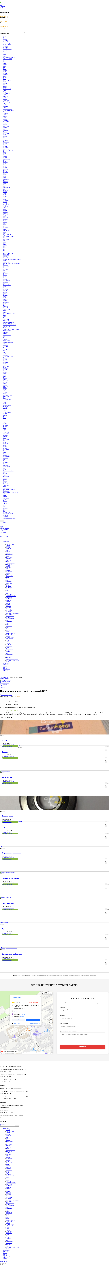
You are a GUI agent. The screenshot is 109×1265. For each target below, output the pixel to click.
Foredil (5, 184)
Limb (4, 296)
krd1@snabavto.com (20, 1098)
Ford (4, 183)
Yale (4, 502)
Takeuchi (5, 435)
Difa (4, 137)
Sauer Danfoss (7, 399)
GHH (4, 197)
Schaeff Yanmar (7, 405)
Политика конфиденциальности (6, 1117)
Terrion (5, 446)
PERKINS (6, 366)
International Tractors (8, 236)
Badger (5, 63)
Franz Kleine (6, 187)
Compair (5, 112)
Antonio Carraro (7, 49)
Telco (4, 442)
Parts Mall (5, 362)
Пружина (2, 687)
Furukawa (5, 190)
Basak (4, 66)
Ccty (4, 97)
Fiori (4, 177)
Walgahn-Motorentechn (9, 489)
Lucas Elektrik (7, 307)
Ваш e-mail (62, 1015)
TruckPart (5, 458)
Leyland (5, 292)
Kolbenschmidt (7, 267)
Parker (4, 360)
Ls (3, 305)
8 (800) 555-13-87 (9, 1066)
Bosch (4, 79)
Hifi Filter (5, 217)
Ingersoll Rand (7, 235)
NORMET (6, 349)
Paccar (5, 358)
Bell (4, 67)
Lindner (5, 297)
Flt (4, 180)
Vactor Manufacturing (8, 471)
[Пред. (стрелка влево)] (0, 1264)
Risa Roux (6, 386)
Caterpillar (5, 96)
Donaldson (6, 142)
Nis (4, 343)
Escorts (5, 157)
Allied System (6, 43)
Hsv (4, 223)
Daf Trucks (6, 126)
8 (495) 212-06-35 (4, 1112)
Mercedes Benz (7, 330)
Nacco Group (6, 340)
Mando (5, 316)
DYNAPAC (6, 149)
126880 (5, 36)
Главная (2, 677)
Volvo (4, 486)
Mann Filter (6, 320)
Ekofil (4, 153)
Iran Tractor (6, 239)
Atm (4, 60)
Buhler (5, 87)
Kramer (5, 275)
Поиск (2, 521)
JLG (4, 250)
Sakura (5, 392)
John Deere (6, 252)
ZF (4, 506)
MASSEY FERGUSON (9, 325)
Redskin (5, 382)
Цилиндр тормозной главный (12, 954)
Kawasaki (5, 257)
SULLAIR (6, 432)
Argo (4, 53)
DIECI (5, 136)
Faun (4, 166)
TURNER (5, 462)
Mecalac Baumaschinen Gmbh (11, 329)
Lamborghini (6, 280)
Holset (4, 220)
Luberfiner (6, 306)
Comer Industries (7, 109)
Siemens (5, 415)
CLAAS (5, 104)
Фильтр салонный (8, 903)
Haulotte (5, 212)
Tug (4, 461)
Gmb (4, 199)
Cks (4, 103)
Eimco (4, 152)
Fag (4, 160)
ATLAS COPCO (7, 59)
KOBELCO (6, 266)
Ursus (4, 469)
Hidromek (5, 216)
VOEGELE (6, 483)
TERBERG (6, 443)
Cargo (4, 91)
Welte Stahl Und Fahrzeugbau (10, 492)
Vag (4, 472)
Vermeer (5, 479)
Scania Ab (5, 403)
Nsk (4, 350)
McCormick (6, 328)
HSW (4, 225)
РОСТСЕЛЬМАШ (8, 513)
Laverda (5, 287)
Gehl (4, 193)
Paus (4, 363)
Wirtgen (5, 495)
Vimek (5, 481)
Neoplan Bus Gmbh (8, 342)
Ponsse (5, 372)
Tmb (4, 452)
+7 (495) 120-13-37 (6, 1076)
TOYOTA (6, 455)
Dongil (5, 143)
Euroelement (6, 159)
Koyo (4, 272)
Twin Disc (5, 465)
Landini (5, 283)
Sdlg (4, 410)
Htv (4, 226)
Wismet (5, 496)
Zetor (4, 505)
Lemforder (6, 289)
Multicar (5, 339)
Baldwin (5, 64)
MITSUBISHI (7, 335)
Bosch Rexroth (7, 80)
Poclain (5, 370)
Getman (5, 196)
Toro (4, 453)
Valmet (5, 473)
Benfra (5, 71)
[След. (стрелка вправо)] (2, 1264)
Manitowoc (6, 319)
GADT (5, 192)
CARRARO (6, 93)
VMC (4, 482)
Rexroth (5, 385)
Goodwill (5, 200)
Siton (4, 418)
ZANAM (5, 503)
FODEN (5, 182)
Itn (4, 246)
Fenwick (5, 169)
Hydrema (5, 227)
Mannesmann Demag (8, 322)
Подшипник (6, 512)
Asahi (4, 54)
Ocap (4, 353)
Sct (4, 409)
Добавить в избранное (6, 695)
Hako (4, 209)
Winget (5, 493)
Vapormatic (6, 476)
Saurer (4, 400)
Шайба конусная (7, 777)
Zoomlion (5, 508)
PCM (4, 365)
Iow (4, 237)
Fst (4, 189)
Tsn (4, 459)
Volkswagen (6, 485)
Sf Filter (5, 413)
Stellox (5, 426)
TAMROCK (6, 436)
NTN (4, 352)
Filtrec (4, 176)
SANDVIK (6, 396)
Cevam (5, 99)
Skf (4, 419)
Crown (5, 119)
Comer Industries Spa (8, 110)
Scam (4, 402)
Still (4, 430)
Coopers (5, 114)
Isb (4, 240)
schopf (5, 408)
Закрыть (2, 1124)
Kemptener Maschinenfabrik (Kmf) (12, 259)
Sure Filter (5, 433)
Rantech (5, 379)
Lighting (5, 295)
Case (4, 94)
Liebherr (5, 293)
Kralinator (5, 273)
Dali (4, 129)
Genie (4, 194)
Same (4, 393)
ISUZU (5, 245)
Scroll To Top (3, 1261)
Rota (4, 389)
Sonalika (5, 425)
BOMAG (5, 77)
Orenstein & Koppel (8, 356)
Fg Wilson (5, 172)
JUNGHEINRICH (8, 253)
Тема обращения (64, 1023)
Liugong (5, 299)
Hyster (5, 229)
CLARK (5, 106)
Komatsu (5, 269)
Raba (4, 376)
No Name (5, 346)
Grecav (5, 203)
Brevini (5, 83)
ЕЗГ (4, 511)
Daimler (5, 127)
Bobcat (5, 76)
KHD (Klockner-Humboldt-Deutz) (12, 263)
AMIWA (5, 46)
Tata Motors (6, 439)
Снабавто (5, 515)
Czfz (4, 123)
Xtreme (5, 501)
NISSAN (5, 345)
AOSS (5, 50)
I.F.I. (4, 232)
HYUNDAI (6, 230)
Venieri (5, 478)
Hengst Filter (6, 215)
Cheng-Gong (6, 102)
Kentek (5, 260)
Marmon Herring (7, 323)
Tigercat (5, 448)
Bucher (5, 86)
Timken (5, 451)
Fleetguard (6, 179)
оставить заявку (12, 710)
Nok (4, 348)
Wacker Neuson (7, 488)
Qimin (4, 375)
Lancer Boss (6, 282)
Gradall (5, 202)
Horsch (5, 222)
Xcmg (4, 499)
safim (4, 390)
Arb (4, 51)
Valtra (4, 475)
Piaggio (5, 369)
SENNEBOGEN (7, 412)
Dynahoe (5, 147)
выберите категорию (4, 33)
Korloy (5, 270)
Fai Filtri (5, 162)
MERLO (5, 332)
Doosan (5, 144)
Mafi (4, 310)
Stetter (4, 428)
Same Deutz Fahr (7, 395)
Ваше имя (62, 1007)
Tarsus (4, 438)
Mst (4, 338)
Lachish (5, 279)
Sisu (4, 416)
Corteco (5, 116)
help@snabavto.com (4, 1107)
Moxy (4, 336)
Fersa (4, 170)
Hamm (5, 210)
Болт (3, 827)
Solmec (5, 423)
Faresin (5, 164)
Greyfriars (5, 206)
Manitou (5, 317)
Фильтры (5, 516)
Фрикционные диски (9, 518)
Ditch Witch (6, 140)
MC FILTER (6, 326)
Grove (4, 207)
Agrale (5, 39)
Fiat (4, 173)
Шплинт (5, 752)
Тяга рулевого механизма (10, 878)
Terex (4, 445)
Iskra (4, 242)
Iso (4, 243)
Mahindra (5, 312)
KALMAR (6, 255)
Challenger (6, 100)
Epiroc (5, 154)
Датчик (4, 740)
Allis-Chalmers (7, 44)
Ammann (5, 47)
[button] (10, 746)
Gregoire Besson (7, 204)
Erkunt (5, 156)
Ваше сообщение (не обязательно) (68, 1031)
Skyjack (5, 420)
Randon (5, 378)
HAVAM (5, 213)
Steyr (4, 429)
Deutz (4, 134)
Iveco (4, 247)
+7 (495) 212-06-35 (6, 1071)
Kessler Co (6, 262)
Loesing (5, 300)
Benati (4, 69)
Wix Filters (6, 498)
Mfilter (5, 333)
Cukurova (5, 120)
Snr (4, 422)
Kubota (5, 277)
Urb (4, 468)
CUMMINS (6, 122)
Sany (4, 398)
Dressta (5, 146)
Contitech (5, 113)
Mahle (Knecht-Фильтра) (9, 313)
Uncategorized (7, 466)
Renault (5, 383)
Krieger (5, 276)
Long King (6, 302)
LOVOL (5, 303)
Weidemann (6, 491)
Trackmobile (6, 456)
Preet (4, 373)
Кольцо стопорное (5, 681)
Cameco (5, 90)
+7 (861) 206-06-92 (6, 1093)
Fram (4, 186)
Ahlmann (5, 40)
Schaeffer (5, 406)
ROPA (5, 388)
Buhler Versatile (7, 89)
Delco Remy (6, 133)
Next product (3, 684)
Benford (5, 70)
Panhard (5, 359)
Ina (4, 233)
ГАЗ (4, 509)
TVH (4, 463)
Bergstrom (5, 74)
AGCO (5, 37)
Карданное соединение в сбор (12, 853)
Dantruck (5, 130)
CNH (4, 107)
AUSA (5, 61)
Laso (4, 286)
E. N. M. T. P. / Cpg (8, 150)
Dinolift (5, 139)
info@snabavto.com (8, 1081)
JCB (4, 249)
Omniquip (5, 355)
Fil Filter (5, 174)
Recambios (6, 380)
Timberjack (6, 449)
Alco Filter (6, 41)
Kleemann (5, 265)
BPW (4, 81)
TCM (4, 441)
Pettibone (5, 368)
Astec (4, 56)
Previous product (4, 678)
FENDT (5, 167)
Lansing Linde (7, 285)
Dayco (5, 132)
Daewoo (5, 124)
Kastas (5, 256)
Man (4, 315)
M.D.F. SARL (7, 309)
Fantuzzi (5, 163)
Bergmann (5, 73)
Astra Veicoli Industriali (9, 57)
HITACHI (5, 219)
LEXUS (5, 290)
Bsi (4, 84)
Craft (4, 117)
